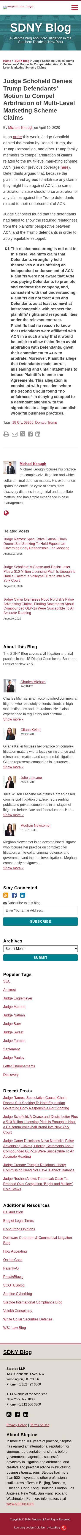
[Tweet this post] (22, 434)
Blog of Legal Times (18, 1221)
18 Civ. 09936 (22, 422)
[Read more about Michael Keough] (6, 513)
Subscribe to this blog (24, 903)
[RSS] (5, 895)
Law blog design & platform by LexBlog (37, 1527)
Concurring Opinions (19, 1229)
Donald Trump (46, 422)
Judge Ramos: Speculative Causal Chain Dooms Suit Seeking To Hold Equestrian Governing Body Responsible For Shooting (36, 543)
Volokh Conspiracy (17, 1311)
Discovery (11, 1075)
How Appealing (15, 1251)
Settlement (11, 1049)
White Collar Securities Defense (27, 1319)
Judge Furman (14, 1041)
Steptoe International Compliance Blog (32, 1302)
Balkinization (13, 1212)
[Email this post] (14, 434)
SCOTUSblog (14, 1285)
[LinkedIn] (22, 895)
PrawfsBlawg (13, 1277)
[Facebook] (14, 895)
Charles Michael (33, 682)
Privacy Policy (16, 1425)
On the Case (12, 1260)
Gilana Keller (31, 730)
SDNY (40, 27)
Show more (12, 719)
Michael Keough (20, 127)
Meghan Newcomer (36, 825)
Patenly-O (11, 1268)
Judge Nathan (14, 1015)
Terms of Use (39, 1425)
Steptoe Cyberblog (17, 1294)
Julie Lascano (31, 777)
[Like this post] (30, 434)
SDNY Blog (21, 60)
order (17, 137)
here (64, 167)
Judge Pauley (13, 1058)
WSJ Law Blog (14, 1328)
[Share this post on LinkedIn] (37, 434)
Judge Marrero (14, 1007)
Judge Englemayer (17, 998)
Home (7, 60)
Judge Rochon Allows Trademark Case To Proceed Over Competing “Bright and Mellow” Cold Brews (38, 1184)
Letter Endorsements (19, 1066)
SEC (7, 981)
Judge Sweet (13, 1032)
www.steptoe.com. (20, 1504)
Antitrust (9, 990)
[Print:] (6, 434)
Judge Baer (12, 1024)
